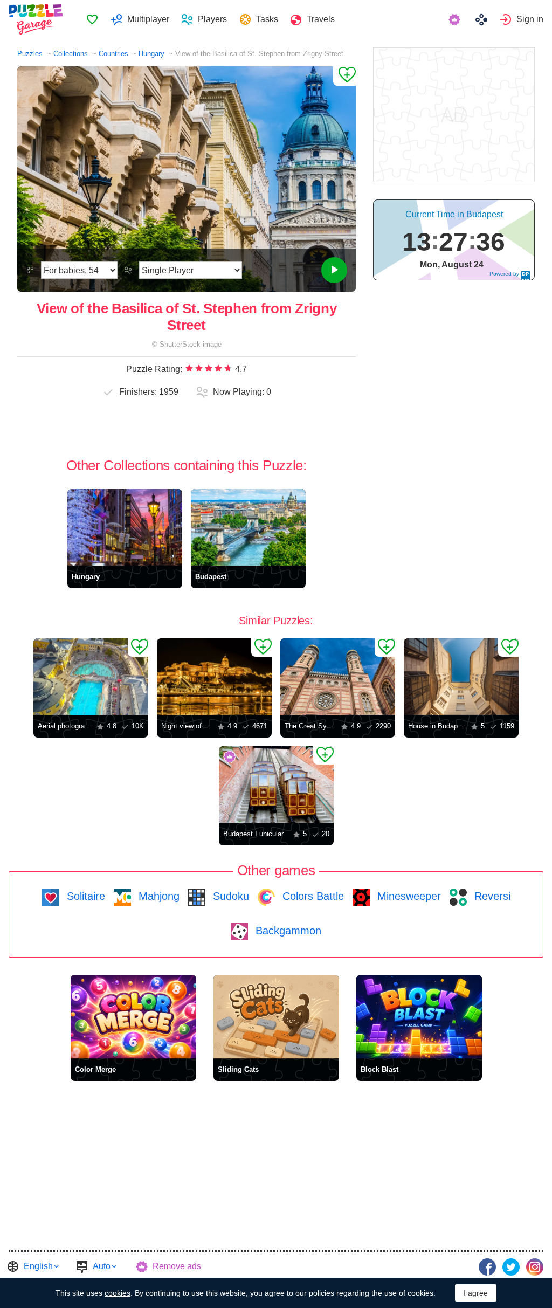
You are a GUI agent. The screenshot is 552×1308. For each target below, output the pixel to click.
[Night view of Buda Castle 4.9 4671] (214, 676)
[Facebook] (487, 1267)
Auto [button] (102, 1266)
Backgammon (286, 931)
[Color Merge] (133, 1016)
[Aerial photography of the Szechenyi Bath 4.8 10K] (90, 676)
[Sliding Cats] (276, 1016)
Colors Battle (311, 896)
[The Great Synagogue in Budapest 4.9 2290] (337, 676)
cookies (117, 1293)
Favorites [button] (92, 19)
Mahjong (157, 896)
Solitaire (84, 896)
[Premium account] (456, 19)
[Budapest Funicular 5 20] (276, 784)
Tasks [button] (267, 19)
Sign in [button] (529, 19)
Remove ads (177, 1266)
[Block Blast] (419, 1016)
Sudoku (229, 896)
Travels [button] (321, 19)
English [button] (38, 1266)
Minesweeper (407, 896)
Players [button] (212, 19)
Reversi (490, 896)
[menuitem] (92, 19)
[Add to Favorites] (344, 76)
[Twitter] (511, 1267)
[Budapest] (248, 527)
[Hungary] (124, 527)
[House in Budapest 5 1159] (461, 676)
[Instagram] (534, 1267)
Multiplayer (148, 19)
